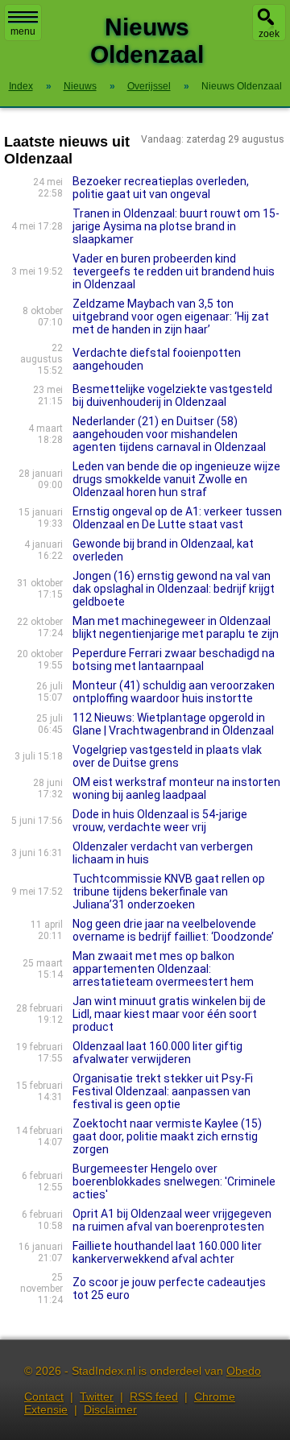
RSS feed (154, 1396)
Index (21, 86)
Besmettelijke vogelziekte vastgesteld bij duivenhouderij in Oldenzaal (172, 395)
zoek (269, 33)
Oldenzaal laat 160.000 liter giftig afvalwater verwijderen (157, 1053)
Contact (44, 1396)
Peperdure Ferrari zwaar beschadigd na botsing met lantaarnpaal (173, 659)
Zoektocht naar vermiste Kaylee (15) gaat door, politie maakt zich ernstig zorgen (167, 1136)
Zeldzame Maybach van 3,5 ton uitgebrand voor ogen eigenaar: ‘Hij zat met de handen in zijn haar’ (170, 316)
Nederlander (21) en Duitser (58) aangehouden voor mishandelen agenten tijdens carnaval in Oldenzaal (169, 434)
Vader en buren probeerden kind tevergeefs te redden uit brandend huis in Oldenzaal (173, 271)
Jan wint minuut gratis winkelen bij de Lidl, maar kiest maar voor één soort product (169, 1014)
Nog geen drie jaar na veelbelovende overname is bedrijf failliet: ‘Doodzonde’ (173, 930)
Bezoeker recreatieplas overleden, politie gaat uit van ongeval (160, 188)
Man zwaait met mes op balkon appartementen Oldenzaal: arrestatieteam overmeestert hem (163, 969)
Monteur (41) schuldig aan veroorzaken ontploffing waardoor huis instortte (173, 692)
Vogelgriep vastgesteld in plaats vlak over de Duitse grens (167, 756)
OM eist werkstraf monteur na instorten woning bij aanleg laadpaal (176, 788)
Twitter (97, 1396)
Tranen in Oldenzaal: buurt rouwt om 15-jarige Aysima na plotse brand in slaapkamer (176, 226)
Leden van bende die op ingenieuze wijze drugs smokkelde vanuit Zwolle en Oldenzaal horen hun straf (176, 479)
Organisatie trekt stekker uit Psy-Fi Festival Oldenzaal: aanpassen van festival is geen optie (162, 1091)
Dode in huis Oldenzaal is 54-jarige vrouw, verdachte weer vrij (159, 821)
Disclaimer (110, 1409)
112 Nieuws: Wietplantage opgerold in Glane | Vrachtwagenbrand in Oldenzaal (173, 724)
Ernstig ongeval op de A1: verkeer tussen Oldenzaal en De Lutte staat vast (177, 518)
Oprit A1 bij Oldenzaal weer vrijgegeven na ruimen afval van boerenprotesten (171, 1220)
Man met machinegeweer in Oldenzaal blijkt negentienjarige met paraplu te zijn (175, 627)
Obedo (243, 1370)
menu (22, 31)
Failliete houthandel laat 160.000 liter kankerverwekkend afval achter (167, 1252)
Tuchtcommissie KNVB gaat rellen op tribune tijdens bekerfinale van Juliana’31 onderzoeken (168, 891)
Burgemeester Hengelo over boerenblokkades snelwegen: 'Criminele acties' (174, 1181)
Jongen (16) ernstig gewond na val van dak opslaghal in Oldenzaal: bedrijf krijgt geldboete (173, 588)
